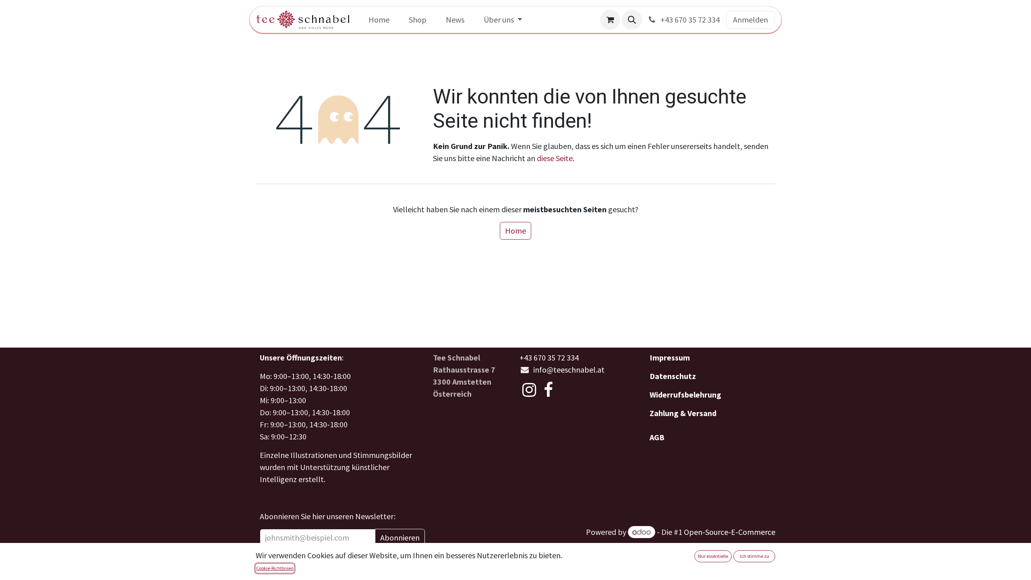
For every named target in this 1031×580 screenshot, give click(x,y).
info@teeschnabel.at (569, 370)
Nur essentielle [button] (713, 556)
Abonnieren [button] (400, 537)
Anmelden (750, 19)
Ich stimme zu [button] (754, 556)
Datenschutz (673, 376)
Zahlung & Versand (683, 413)
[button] (632, 20)
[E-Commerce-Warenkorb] (610, 20)
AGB (657, 437)
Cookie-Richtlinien (275, 568)
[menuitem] (379, 19)
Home (515, 231)
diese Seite (555, 158)
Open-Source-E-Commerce (729, 532)
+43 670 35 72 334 (689, 19)
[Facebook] (548, 390)
